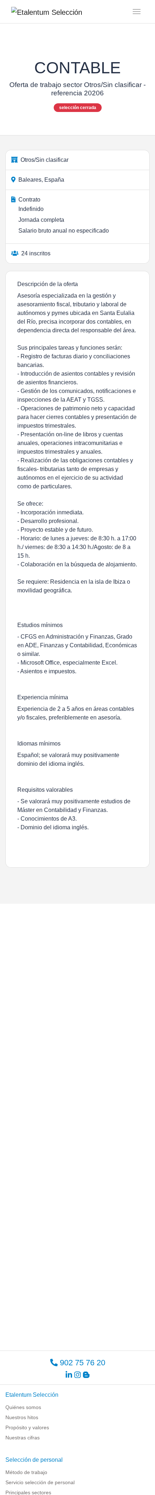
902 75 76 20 (81, 1362)
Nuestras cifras (22, 1437)
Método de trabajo (26, 1472)
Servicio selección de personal (40, 1482)
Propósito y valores (27, 1427)
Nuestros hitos (21, 1417)
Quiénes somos (23, 1407)
